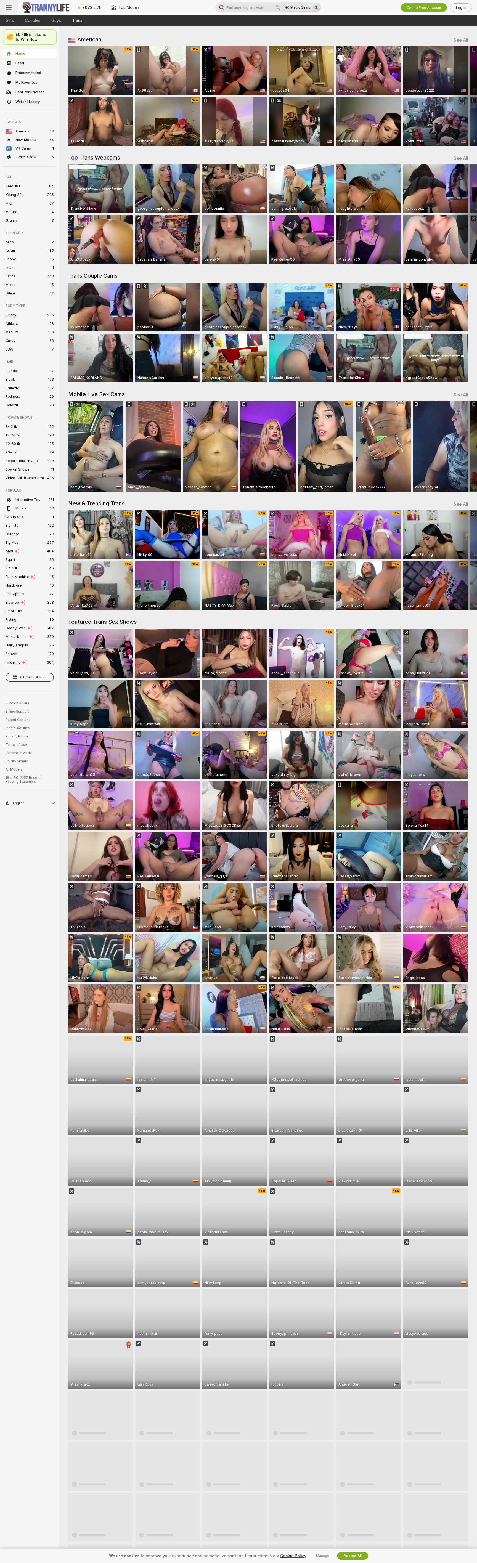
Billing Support (17, 711)
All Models (14, 769)
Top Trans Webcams (94, 157)
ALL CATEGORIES (33, 677)
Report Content (18, 720)
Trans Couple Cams (93, 275)
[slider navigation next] (463, 96)
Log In (461, 8)
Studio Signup (17, 761)
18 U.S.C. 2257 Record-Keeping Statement (24, 780)
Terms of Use (16, 745)
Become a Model (19, 753)
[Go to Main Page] (45, 7)
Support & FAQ (17, 703)
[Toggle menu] (9, 7)
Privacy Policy (17, 736)
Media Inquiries (18, 728)
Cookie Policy (293, 1556)
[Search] (278, 7)
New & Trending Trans (96, 503)
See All (461, 40)
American (89, 39)
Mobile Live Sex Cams (96, 394)
